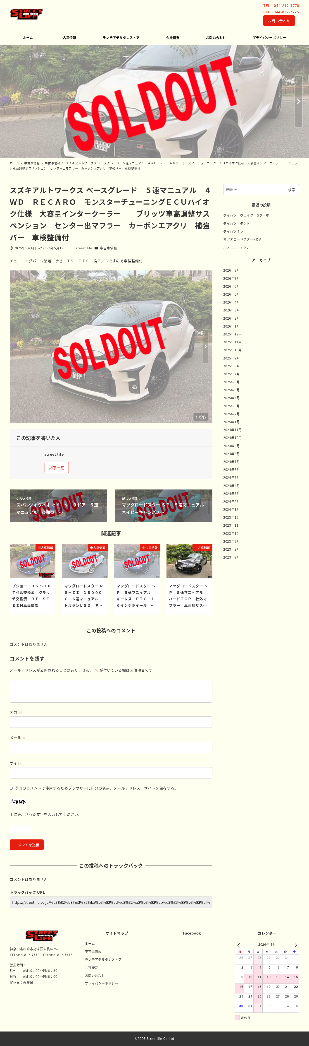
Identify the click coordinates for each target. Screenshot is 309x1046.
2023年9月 (231, 541)
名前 (16, 712)
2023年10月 (232, 533)
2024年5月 (231, 477)
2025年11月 (232, 342)
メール (18, 737)
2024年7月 (231, 461)
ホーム (90, 943)
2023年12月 (232, 517)
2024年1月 (231, 509)
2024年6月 (231, 469)
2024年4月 (231, 485)
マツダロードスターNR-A (242, 239)
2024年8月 (231, 453)
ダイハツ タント (236, 223)
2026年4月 (231, 302)
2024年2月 (231, 501)
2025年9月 (231, 358)
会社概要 (91, 967)
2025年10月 (232, 350)
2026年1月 (231, 326)
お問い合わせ (279, 20)
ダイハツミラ (233, 231)
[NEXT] (295, 945)
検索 (291, 189)
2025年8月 (231, 366)
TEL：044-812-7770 (281, 5)
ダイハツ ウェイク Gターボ (246, 215)
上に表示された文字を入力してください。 (46, 814)
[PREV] (239, 945)
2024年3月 (231, 493)
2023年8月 (231, 549)
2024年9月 (231, 445)
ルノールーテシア (236, 247)
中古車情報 (108, 248)
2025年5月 (231, 390)
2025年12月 (232, 334)
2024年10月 (232, 437)
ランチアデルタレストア (103, 959)
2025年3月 (231, 406)
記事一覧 (56, 467)
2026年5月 (231, 294)
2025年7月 (231, 374)
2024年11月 (232, 429)
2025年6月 (231, 382)
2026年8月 (231, 270)
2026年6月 (231, 286)
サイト (15, 763)
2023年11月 (232, 525)
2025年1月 (231, 421)
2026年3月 (231, 310)
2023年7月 (231, 557)
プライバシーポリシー (101, 983)
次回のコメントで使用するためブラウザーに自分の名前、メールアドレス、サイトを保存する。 (96, 788)
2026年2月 (231, 318)
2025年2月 (231, 414)
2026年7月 (231, 278)
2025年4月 (231, 397)
